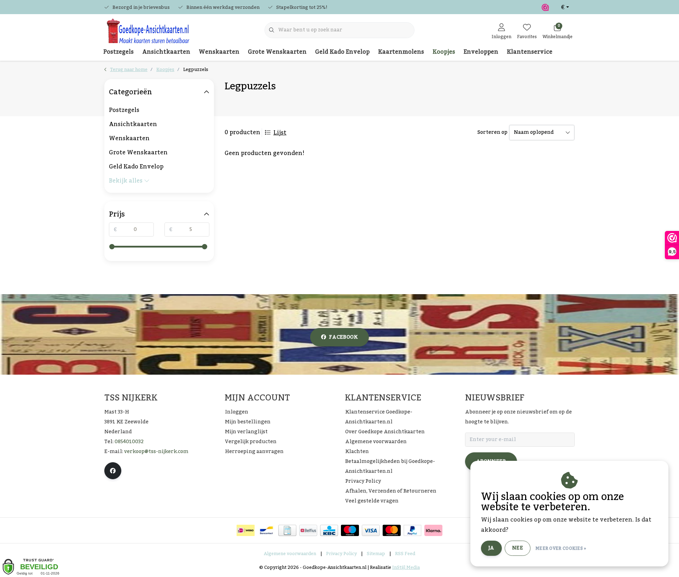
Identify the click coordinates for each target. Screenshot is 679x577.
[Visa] (371, 530)
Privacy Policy (341, 553)
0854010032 (129, 442)
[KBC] (329, 530)
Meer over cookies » (560, 548)
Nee (517, 548)
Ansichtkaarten (166, 52)
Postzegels (118, 52)
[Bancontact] (266, 530)
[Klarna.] (433, 530)
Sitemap (376, 553)
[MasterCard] (392, 530)
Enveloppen (481, 52)
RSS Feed (405, 553)
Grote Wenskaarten (277, 52)
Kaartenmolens (401, 52)
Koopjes (444, 52)
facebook (343, 337)
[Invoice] (287, 530)
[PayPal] (413, 530)
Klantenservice (529, 52)
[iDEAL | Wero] (246, 530)
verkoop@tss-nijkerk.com (156, 452)
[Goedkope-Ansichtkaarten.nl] (147, 34)
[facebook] (112, 470)
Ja (491, 548)
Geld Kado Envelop (342, 52)
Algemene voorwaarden (290, 553)
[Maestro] (350, 530)
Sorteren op (492, 132)
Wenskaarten (219, 52)
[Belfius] (308, 530)
